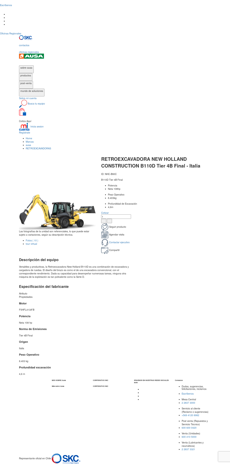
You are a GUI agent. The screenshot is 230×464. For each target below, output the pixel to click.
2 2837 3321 (188, 449)
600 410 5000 (189, 436)
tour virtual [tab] (31, 243)
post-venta (26, 83)
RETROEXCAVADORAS (38, 148)
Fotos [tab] (32, 240)
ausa (28, 145)
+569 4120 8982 (190, 415)
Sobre (28, 98)
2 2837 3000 (188, 402)
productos (25, 75)
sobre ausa (26, 67)
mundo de (31, 91)
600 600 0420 (189, 427)
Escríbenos (188, 393)
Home (29, 138)
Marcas (30, 141)
